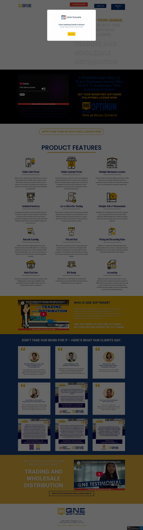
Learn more (71, 34)
